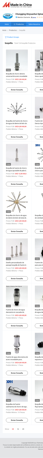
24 (13, 429)
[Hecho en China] (17, 4)
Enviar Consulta (17, 90)
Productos (20, 24)
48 (23, 429)
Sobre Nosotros (34, 24)
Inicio (7, 24)
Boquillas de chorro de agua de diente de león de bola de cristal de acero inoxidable (16, 217)
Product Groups (13, 37)
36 (18, 429)
